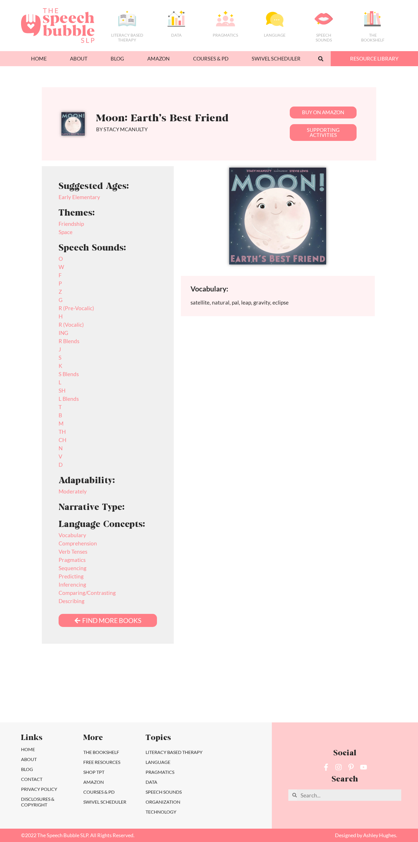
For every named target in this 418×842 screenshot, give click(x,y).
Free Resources (101, 762)
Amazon (158, 59)
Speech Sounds (164, 792)
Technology (161, 811)
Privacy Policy (39, 789)
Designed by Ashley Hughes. (366, 835)
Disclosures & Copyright (37, 801)
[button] (320, 58)
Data (176, 35)
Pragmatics (225, 35)
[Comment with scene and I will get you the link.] (184, 700)
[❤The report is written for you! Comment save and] (284, 700)
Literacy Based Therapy (127, 37)
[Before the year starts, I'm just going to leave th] (134, 700)
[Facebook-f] (326, 767)
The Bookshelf (372, 37)
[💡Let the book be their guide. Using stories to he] (234, 700)
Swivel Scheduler (276, 59)
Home (39, 59)
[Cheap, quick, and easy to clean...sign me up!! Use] (33, 700)
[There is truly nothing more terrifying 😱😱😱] (334, 700)
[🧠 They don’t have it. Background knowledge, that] (385, 700)
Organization (163, 802)
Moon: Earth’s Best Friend (162, 119)
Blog (117, 59)
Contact (31, 779)
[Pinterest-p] (351, 767)
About (79, 59)
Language (274, 35)
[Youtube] (363, 767)
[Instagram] (338, 767)
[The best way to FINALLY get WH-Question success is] (83, 700)
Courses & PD (211, 59)
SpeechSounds (324, 37)
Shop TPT (93, 772)
